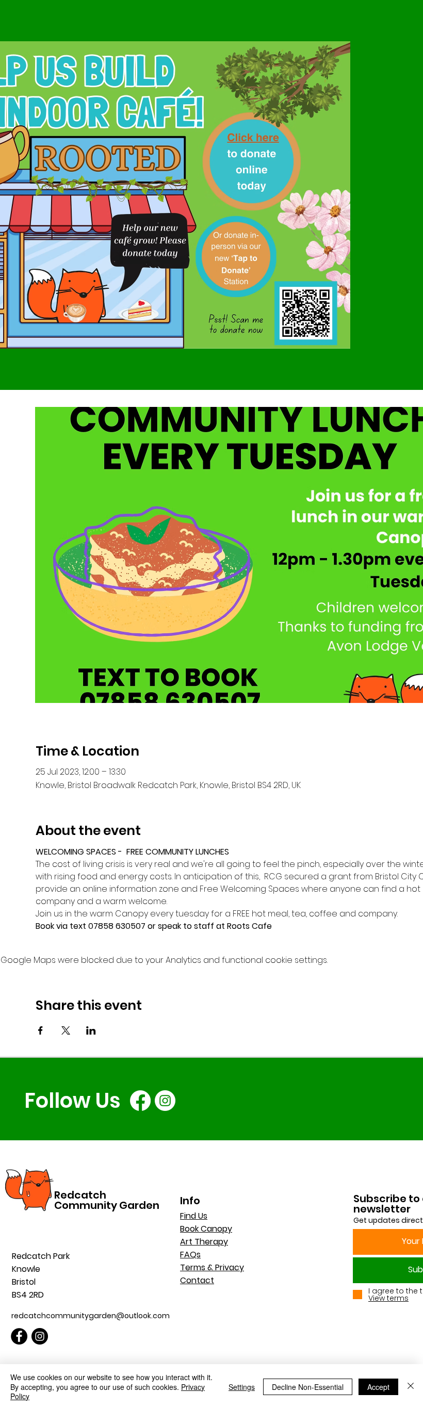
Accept (378, 1387)
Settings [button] (242, 1387)
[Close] (410, 1386)
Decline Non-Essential (308, 1387)
